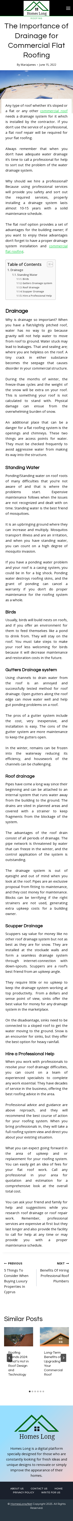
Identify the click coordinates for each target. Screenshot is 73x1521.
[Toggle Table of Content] (48, 264)
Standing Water (27, 275)
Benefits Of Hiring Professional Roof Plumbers (54, 1272)
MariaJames (28, 65)
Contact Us (39, 1488)
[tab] (30, 1391)
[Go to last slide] (9, 1358)
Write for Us (50, 1492)
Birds (26, 279)
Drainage (16, 270)
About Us (17, 1488)
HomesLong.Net (21, 1503)
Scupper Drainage (33, 291)
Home (58, 1488)
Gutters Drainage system (37, 283)
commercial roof (54, 111)
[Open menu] (68, 8)
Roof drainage (31, 287)
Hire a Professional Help (37, 295)
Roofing (36, 18)
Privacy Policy (23, 1492)
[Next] (63, 1358)
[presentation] (18, 1336)
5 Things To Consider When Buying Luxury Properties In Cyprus (16, 1278)
